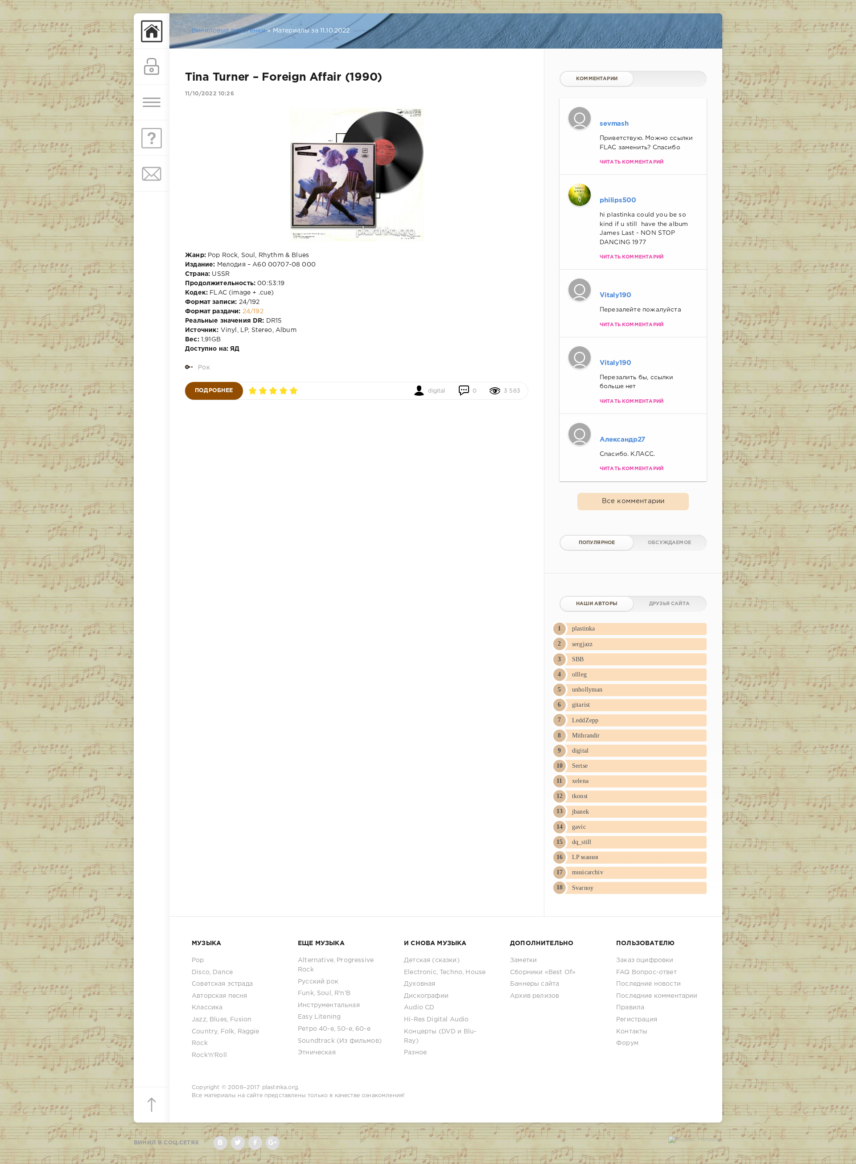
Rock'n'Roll (209, 1055)
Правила (630, 1007)
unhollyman (587, 689)
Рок (204, 367)
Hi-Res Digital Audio (436, 1019)
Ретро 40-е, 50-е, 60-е (334, 1029)
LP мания (585, 857)
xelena (580, 781)
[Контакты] (151, 174)
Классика (207, 1007)
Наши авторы (596, 604)
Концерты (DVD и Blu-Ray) (440, 1036)
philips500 (618, 200)
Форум (627, 1043)
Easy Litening (319, 1017)
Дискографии (426, 996)
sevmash (614, 124)
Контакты (631, 1031)
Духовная (419, 984)
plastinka (583, 628)
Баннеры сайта (534, 984)
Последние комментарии (657, 996)
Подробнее (214, 390)
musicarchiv (587, 872)
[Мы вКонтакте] (220, 1143)
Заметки (523, 960)
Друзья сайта (669, 604)
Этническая (317, 1052)
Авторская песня (219, 996)
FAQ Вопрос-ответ (646, 972)
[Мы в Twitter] (238, 1143)
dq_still (581, 842)
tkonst (580, 796)
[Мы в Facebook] (255, 1143)
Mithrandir (586, 735)
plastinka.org (280, 1087)
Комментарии (596, 79)
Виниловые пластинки (228, 30)
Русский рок (318, 981)
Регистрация (636, 1019)
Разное (415, 1052)
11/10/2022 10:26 (209, 93)
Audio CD (419, 1007)
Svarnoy (582, 888)
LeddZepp (585, 720)
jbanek (580, 811)
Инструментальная (329, 1005)
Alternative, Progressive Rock (336, 965)
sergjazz (582, 644)
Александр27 (622, 440)
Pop (198, 960)
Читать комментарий (631, 162)
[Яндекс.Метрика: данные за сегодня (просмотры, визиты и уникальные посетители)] (695, 1140)
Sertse (580, 765)
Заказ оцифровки (645, 960)
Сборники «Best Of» (543, 972)
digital (436, 391)
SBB (578, 659)
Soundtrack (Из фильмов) (340, 1041)
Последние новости (648, 984)
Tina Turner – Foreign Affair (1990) (283, 77)
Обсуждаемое (669, 543)
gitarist (581, 704)
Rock (200, 1043)
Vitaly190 (615, 295)
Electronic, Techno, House (445, 972)
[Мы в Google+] (273, 1143)
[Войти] (151, 67)
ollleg (579, 674)
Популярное (597, 543)
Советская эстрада (222, 984)
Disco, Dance (212, 972)
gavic (579, 827)
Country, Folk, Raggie (225, 1031)
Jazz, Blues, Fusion (221, 1019)
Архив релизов (534, 996)
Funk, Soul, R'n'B (324, 993)
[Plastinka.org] (151, 31)
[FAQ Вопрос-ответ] (151, 138)
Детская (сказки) (432, 960)
